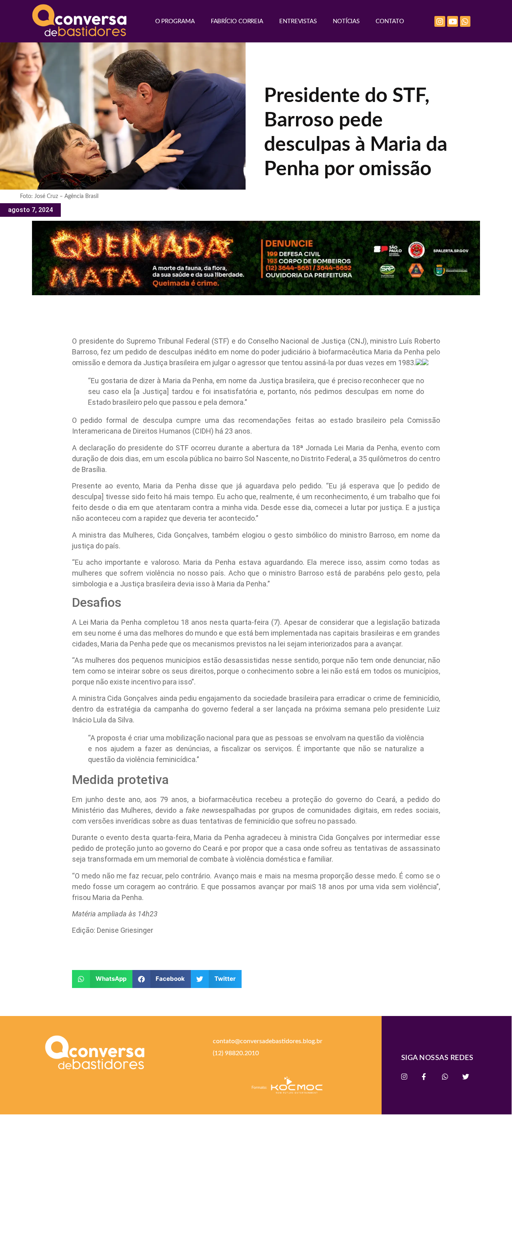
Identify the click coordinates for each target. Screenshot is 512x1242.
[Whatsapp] (465, 21)
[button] (102, 979)
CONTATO (390, 21)
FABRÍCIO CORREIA (237, 21)
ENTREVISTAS (298, 21)
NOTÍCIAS (346, 21)
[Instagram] (439, 21)
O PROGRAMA (175, 21)
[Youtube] (452, 21)
